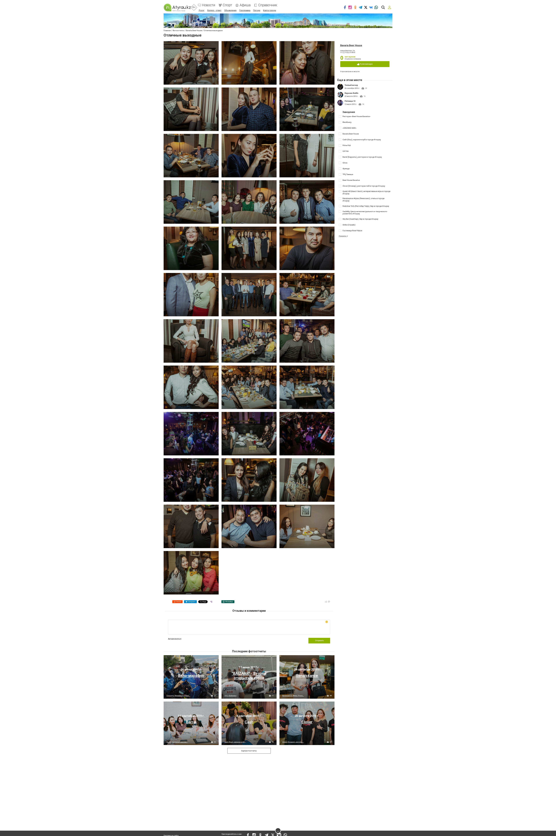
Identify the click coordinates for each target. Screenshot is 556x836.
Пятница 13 (350, 101)
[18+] (177, 7)
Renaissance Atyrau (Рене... (293, 696)
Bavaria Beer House (351, 45)
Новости (208, 5)
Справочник (267, 5)
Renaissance (307, 675)
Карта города (269, 10)
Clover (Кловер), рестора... (293, 742)
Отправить (319, 641)
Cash (249, 722)
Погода (256, 10)
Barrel (191, 722)
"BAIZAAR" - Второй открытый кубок (249, 675)
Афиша (245, 5)
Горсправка (244, 10)
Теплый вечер (351, 85)
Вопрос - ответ (214, 10)
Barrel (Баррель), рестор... (177, 742)
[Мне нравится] (326, 601)
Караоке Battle (351, 93)
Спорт (227, 5)
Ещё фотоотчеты (249, 751)
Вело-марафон (191, 675)
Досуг (201, 10)
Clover (306, 722)
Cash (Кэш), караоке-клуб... (235, 742)
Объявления (230, 10)
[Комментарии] (329, 601)
